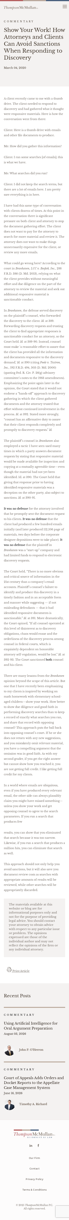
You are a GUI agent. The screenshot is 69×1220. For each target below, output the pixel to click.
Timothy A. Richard (33, 1104)
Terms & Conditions (34, 1189)
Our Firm (34, 1158)
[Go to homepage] (21, 6)
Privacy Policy (34, 1179)
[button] (64, 6)
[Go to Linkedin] (30, 1146)
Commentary (19, 1014)
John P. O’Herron (31, 1049)
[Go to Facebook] (38, 1146)
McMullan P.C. (39, 1205)
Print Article (21, 971)
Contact (35, 1168)
